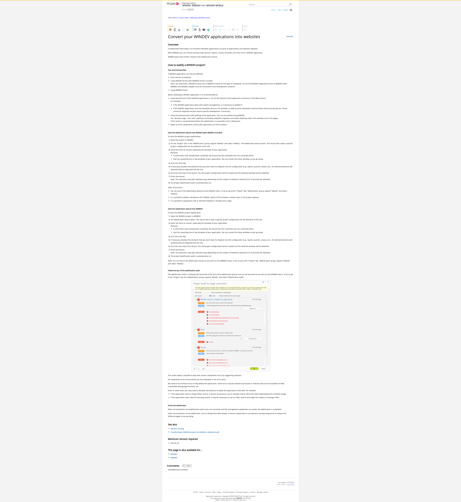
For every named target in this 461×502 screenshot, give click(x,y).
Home (273, 10)
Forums (208, 492)
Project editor (184, 18)
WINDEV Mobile (225, 500)
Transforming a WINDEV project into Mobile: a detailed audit (195, 432)
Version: (185, 10)
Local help (290, 485)
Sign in (280, 10)
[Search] (290, 4)
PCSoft (195, 492)
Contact (252, 492)
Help (169, 18)
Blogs (219, 492)
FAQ (213, 492)
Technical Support (229, 492)
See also (289, 36)
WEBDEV (174, 458)
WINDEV (174, 454)
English (285, 10)
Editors (175, 18)
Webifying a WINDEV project (200, 18)
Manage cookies (262, 492)
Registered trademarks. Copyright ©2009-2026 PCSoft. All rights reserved (230, 496)
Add (188, 466)
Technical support (242, 492)
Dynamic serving (177, 428)
